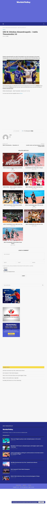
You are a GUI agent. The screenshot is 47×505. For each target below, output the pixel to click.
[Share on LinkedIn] (27, 130)
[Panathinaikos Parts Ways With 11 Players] (34, 159)
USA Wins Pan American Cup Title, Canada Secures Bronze (13, 370)
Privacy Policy (18, 485)
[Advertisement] (23, 13)
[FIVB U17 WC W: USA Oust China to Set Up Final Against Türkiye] (6, 478)
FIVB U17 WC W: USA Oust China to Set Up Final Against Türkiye (14, 375)
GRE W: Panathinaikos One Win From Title (34, 224)
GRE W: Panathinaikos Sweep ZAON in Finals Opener (13, 243)
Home (4, 27)
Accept (41, 502)
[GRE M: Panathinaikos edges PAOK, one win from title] (34, 197)
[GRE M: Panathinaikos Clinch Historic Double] (13, 197)
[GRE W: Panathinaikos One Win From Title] (34, 216)
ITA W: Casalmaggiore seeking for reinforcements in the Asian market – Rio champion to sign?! (27, 453)
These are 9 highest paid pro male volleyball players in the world (26, 439)
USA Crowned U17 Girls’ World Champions (10, 373)
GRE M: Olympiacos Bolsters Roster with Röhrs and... (12, 168)
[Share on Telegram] (31, 130)
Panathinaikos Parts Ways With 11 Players (34, 167)
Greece (21, 93)
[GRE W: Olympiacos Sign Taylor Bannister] (34, 178)
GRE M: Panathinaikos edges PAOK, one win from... (34, 206)
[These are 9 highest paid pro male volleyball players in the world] (6, 440)
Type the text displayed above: (9, 271)
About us (24, 485)
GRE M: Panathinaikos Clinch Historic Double (13, 205)
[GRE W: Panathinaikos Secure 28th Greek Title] (13, 216)
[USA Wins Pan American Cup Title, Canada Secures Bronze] (6, 464)
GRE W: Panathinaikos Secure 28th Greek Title (12, 224)
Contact (29, 485)
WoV (7, 36)
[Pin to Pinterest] (26, 130)
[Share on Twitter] (25, 130)
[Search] (43, 24)
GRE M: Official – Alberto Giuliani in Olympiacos (12, 187)
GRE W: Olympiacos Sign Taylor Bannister (34, 187)
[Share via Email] (32, 130)
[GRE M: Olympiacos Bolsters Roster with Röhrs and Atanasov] (13, 159)
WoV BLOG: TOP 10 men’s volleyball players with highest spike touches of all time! (27, 446)
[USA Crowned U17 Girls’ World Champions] (6, 471)
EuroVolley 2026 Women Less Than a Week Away (12, 380)
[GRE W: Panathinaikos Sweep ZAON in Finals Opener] (13, 234)
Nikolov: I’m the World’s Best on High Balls (10, 377)
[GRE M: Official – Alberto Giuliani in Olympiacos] (13, 178)
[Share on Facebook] (24, 130)
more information (34, 502)
